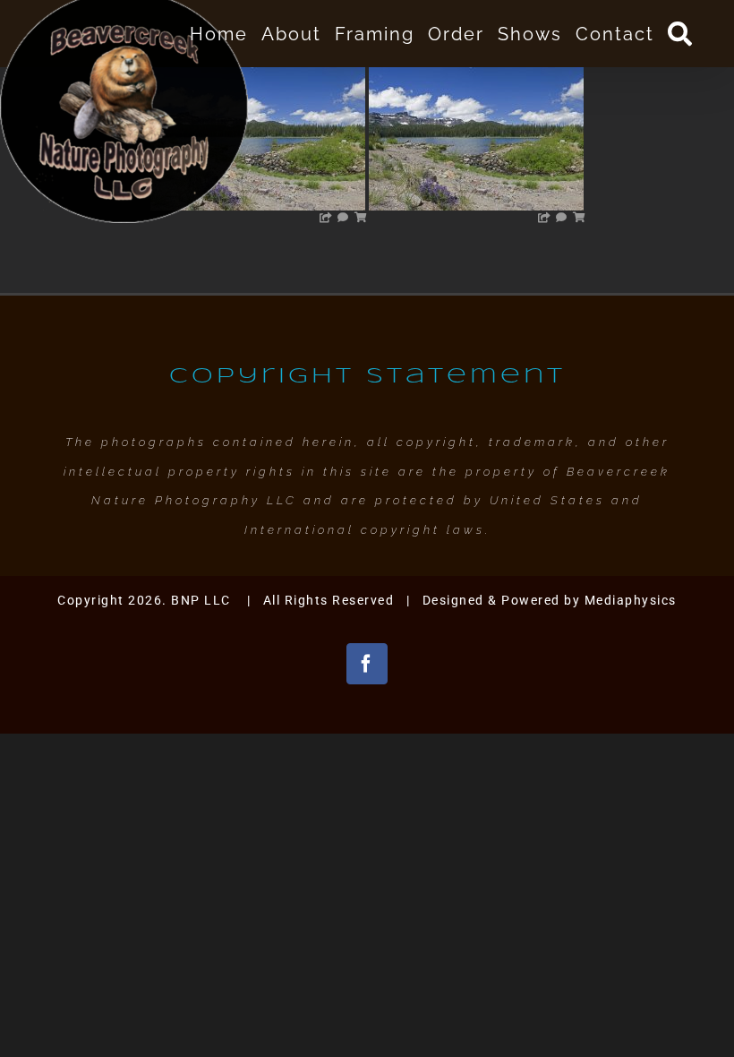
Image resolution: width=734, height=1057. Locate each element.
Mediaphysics (631, 600)
